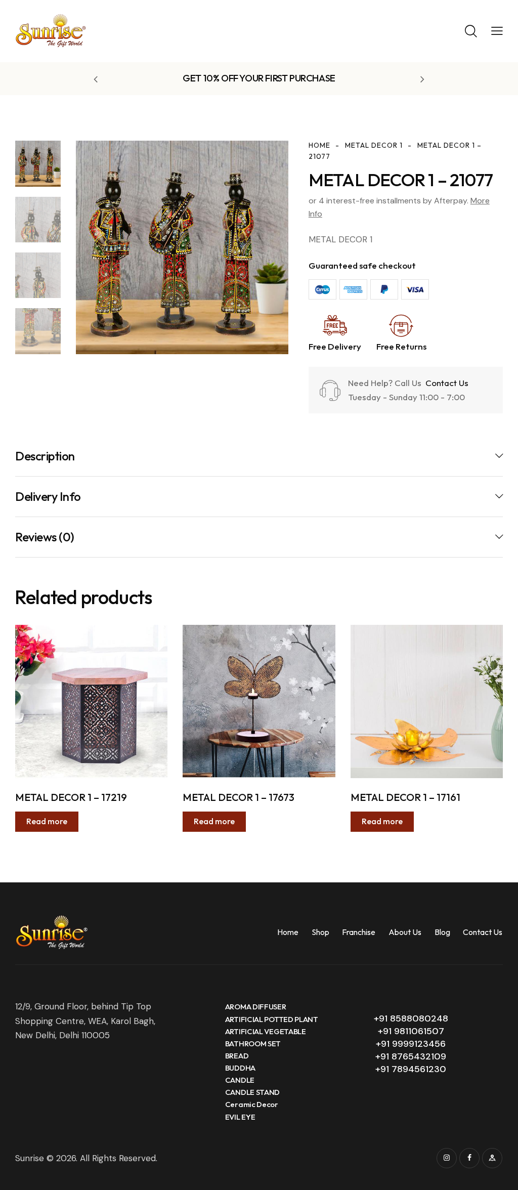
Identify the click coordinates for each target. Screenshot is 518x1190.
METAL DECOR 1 (374, 145)
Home (319, 145)
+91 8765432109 (410, 1056)
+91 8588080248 (411, 1018)
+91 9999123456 (411, 1044)
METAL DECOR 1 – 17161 (405, 797)
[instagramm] (447, 1158)
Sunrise (29, 1158)
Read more (46, 821)
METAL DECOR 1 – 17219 (71, 797)
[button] (497, 30)
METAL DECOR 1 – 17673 (238, 797)
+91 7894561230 (410, 1069)
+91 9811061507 (411, 1031)
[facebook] (469, 1158)
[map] (492, 1158)
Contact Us (445, 382)
